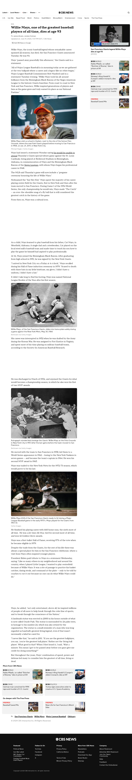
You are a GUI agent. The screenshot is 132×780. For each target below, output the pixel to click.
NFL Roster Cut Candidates (18, 755)
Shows (32, 12)
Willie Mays (39, 716)
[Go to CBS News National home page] (66, 13)
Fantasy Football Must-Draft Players (21, 759)
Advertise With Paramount (109, 752)
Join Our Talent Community (105, 755)
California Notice (63, 752)
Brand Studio (82, 758)
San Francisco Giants (24, 716)
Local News (14, 12)
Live (24, 13)
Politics (36, 18)
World (29, 18)
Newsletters (82, 749)
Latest (4, 12)
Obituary (71, 716)
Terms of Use (61, 758)
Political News (18, 749)
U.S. (3, 18)
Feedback (103, 762)
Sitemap (81, 761)
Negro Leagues (31, 165)
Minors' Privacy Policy (64, 761)
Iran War (11, 18)
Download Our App (85, 755)
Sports (86, 18)
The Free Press (96, 18)
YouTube (38, 749)
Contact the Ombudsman (109, 765)
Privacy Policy (61, 749)
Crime (80, 18)
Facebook (38, 752)
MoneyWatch (57, 18)
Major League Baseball (56, 716)
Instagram (38, 755)
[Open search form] (129, 13)
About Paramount (106, 749)
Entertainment (70, 18)
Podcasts (81, 752)
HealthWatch (46, 18)
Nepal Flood (20, 18)
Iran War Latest (18, 752)
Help (101, 759)
